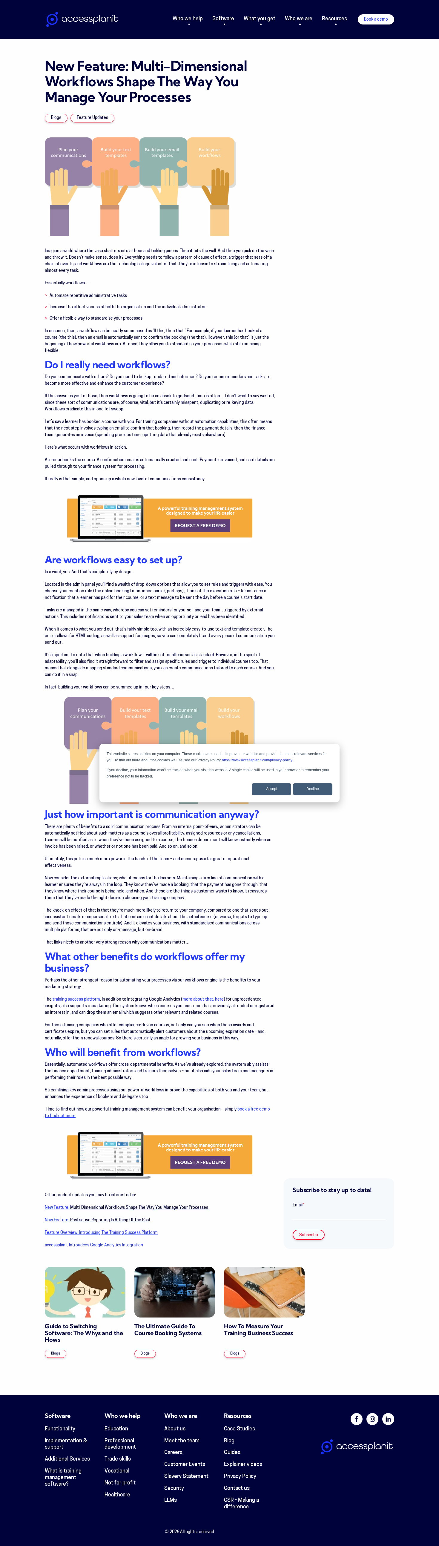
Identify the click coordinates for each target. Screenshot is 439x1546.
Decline (312, 789)
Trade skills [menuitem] (118, 1459)
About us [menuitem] (174, 1429)
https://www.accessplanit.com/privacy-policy (257, 760)
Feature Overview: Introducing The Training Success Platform (101, 1233)
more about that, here (203, 999)
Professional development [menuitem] (120, 1444)
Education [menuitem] (116, 1429)
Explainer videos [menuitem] (243, 1464)
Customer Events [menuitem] (184, 1464)
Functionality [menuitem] (60, 1429)
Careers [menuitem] (173, 1452)
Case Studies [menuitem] (239, 1429)
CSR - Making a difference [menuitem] (241, 1504)
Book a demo (376, 19)
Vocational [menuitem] (117, 1471)
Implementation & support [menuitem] (66, 1444)
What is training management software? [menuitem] (63, 1478)
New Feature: (127, 1207)
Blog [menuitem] (229, 1441)
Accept (271, 789)
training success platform (76, 999)
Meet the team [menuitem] (181, 1441)
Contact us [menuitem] (237, 1488)
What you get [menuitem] (259, 19)
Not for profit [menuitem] (120, 1483)
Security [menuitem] (174, 1488)
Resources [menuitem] (334, 19)
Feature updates (92, 118)
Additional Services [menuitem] (67, 1459)
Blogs (56, 118)
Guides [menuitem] (232, 1452)
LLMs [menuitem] (170, 1500)
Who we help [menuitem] (188, 19)
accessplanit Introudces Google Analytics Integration (94, 1245)
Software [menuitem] (223, 19)
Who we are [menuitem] (298, 19)
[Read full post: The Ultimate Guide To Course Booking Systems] (174, 1292)
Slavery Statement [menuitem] (186, 1476)
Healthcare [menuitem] (117, 1495)
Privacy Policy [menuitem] (240, 1476)
